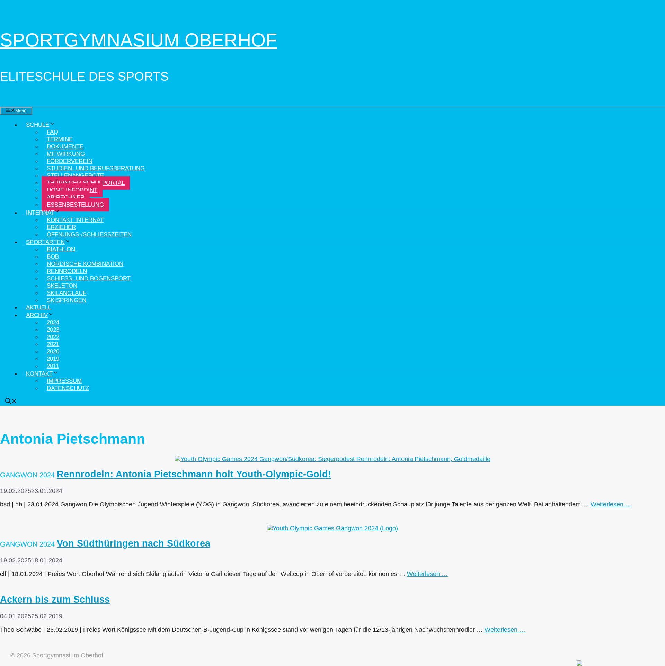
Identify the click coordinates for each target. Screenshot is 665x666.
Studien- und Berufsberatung (96, 168)
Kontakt (39, 373)
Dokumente (65, 146)
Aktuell (38, 307)
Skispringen (66, 300)
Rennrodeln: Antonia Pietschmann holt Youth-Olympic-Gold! (194, 474)
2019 (53, 359)
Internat (40, 212)
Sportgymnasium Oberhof (138, 39)
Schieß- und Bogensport (89, 278)
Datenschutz (68, 388)
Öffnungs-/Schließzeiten (89, 234)
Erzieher (61, 227)
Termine (60, 139)
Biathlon (61, 249)
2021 (53, 344)
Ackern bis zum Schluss (55, 599)
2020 (53, 351)
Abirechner (66, 197)
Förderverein (69, 161)
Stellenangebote (75, 175)
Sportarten (45, 242)
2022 (53, 337)
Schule (37, 125)
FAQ (52, 132)
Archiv (37, 315)
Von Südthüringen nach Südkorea (133, 543)
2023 (53, 329)
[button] (11, 402)
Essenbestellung (75, 204)
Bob (53, 256)
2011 (53, 366)
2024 (53, 322)
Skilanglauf (66, 293)
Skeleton (62, 285)
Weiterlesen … (611, 504)
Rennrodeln (67, 271)
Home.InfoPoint (72, 190)
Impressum (64, 381)
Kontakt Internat (75, 220)
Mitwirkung (66, 154)
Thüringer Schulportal (86, 183)
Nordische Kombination (85, 264)
